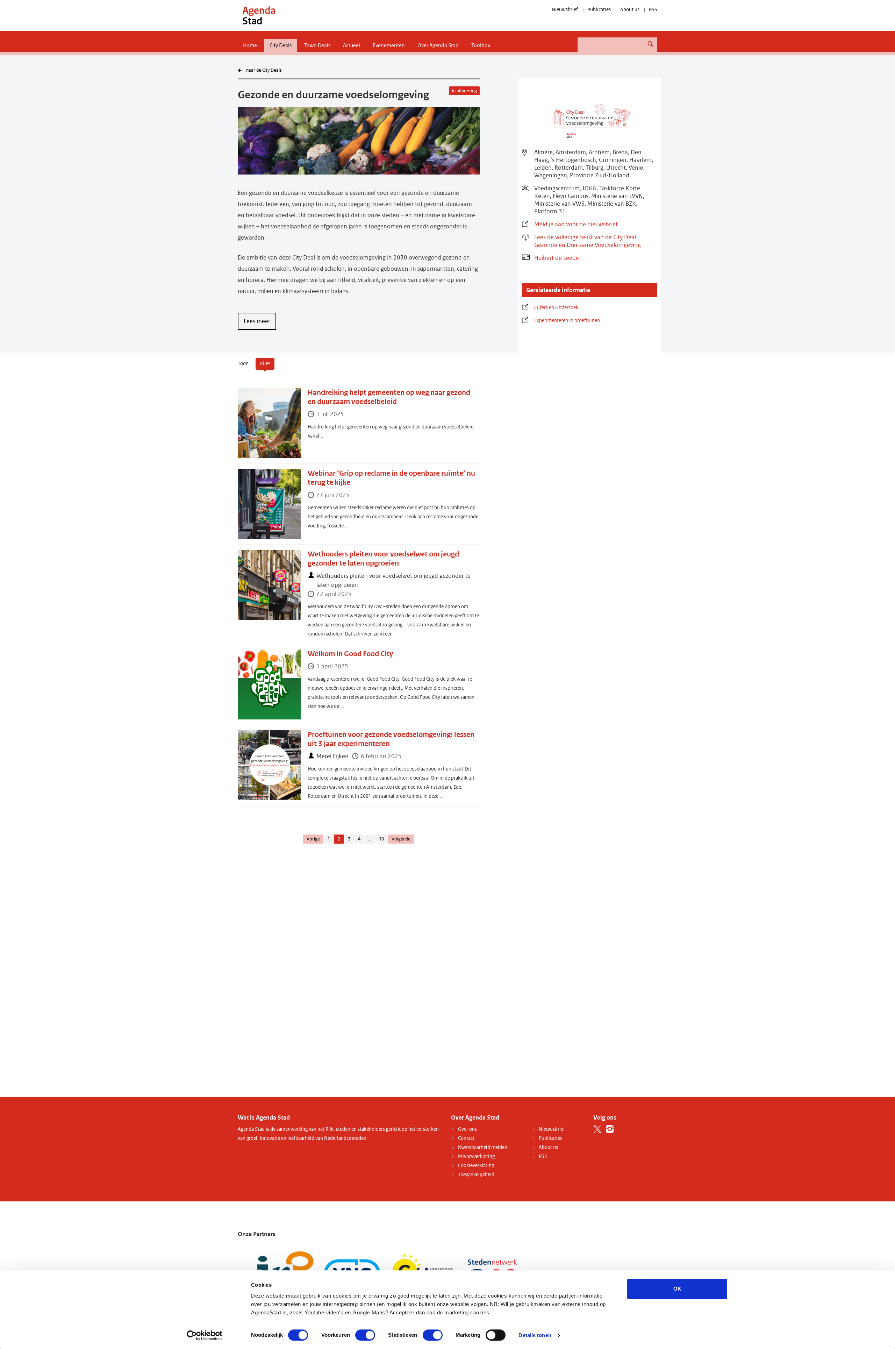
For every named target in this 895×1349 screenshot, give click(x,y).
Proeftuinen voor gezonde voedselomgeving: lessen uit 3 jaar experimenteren (391, 739)
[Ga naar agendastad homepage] (258, 15)
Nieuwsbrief (565, 10)
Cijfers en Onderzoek (556, 308)
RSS (653, 10)
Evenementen (389, 45)
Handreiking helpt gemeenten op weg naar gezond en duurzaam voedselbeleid (389, 397)
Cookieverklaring (476, 1166)
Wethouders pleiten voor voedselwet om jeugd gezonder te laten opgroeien (383, 559)
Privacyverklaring (476, 1156)
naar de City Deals (264, 70)
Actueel (351, 45)
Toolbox (481, 45)
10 (381, 839)
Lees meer (257, 321)
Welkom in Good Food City (350, 653)
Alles (265, 364)
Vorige (313, 839)
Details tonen (534, 1335)
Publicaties (599, 10)
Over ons (467, 1129)
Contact (466, 1138)
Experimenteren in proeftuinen (567, 321)
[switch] (365, 1335)
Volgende (401, 839)
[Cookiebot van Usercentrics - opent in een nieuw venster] (204, 1335)
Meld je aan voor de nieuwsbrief (576, 224)
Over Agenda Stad (438, 45)
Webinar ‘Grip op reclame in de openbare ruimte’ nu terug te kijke (391, 478)
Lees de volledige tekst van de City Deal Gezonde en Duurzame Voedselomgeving (587, 241)
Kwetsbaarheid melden (482, 1147)
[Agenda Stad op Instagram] (610, 1129)
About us (629, 10)
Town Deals (317, 45)
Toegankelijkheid (476, 1175)
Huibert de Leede (556, 258)
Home (250, 45)
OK (677, 1289)
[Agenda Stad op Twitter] (597, 1129)
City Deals (281, 45)
